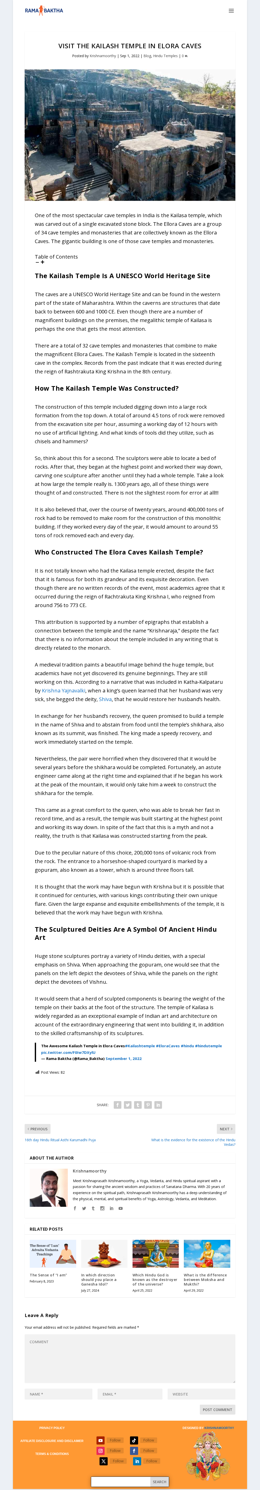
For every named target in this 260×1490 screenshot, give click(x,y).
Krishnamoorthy (103, 55)
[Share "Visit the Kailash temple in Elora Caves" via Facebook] (117, 1105)
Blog (147, 55)
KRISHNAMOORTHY (219, 1428)
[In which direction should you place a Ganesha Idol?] (104, 1253)
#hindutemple (208, 1045)
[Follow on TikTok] (134, 1440)
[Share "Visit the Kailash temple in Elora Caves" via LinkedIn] (158, 1105)
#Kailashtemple (140, 1045)
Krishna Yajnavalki (63, 690)
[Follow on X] (104, 1461)
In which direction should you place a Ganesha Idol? (99, 1280)
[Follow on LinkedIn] (137, 1461)
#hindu (187, 1045)
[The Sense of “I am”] (53, 1253)
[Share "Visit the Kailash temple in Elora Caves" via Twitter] (128, 1105)
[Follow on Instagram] (100, 1451)
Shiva (105, 699)
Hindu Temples (165, 55)
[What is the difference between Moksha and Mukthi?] (207, 1253)
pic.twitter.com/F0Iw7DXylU (68, 1052)
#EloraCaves (168, 1045)
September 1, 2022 (124, 1058)
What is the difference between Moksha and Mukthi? (205, 1280)
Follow (115, 1440)
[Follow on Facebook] (134, 1451)
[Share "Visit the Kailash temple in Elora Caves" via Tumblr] (138, 1105)
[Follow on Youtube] (100, 1440)
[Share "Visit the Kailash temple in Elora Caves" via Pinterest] (148, 1105)
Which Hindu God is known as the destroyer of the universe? (155, 1280)
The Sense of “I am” (48, 1275)
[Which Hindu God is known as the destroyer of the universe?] (156, 1253)
